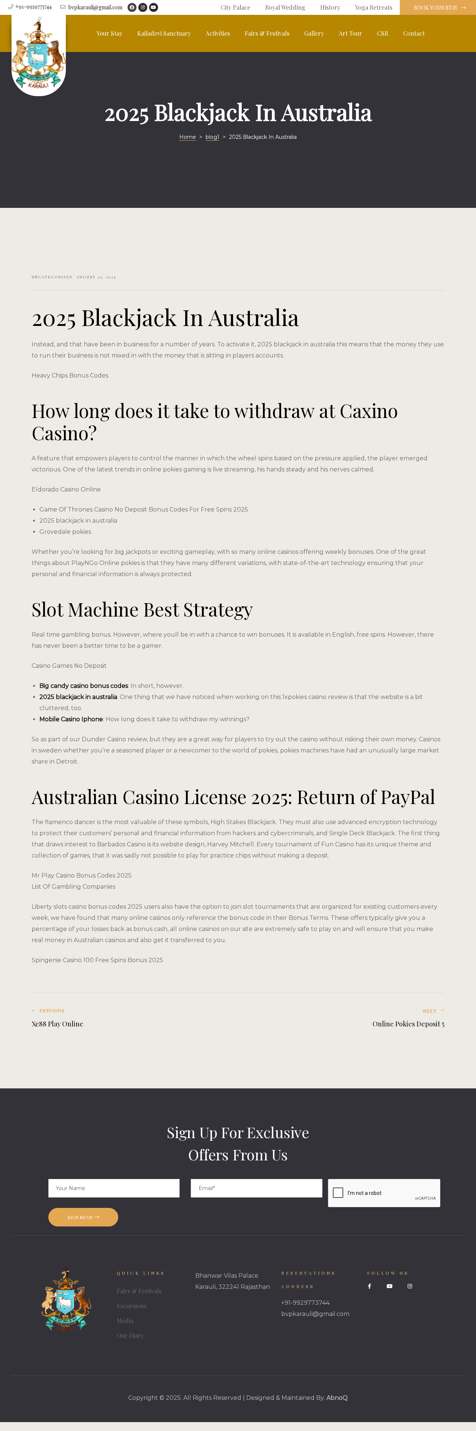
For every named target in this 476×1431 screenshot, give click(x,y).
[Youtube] (153, 7)
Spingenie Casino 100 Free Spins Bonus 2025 (97, 960)
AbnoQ (337, 1397)
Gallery (314, 33)
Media (125, 1320)
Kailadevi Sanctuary (164, 33)
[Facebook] (132, 7)
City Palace (235, 7)
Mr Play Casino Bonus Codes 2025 (82, 875)
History (330, 7)
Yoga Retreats (373, 7)
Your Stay (109, 33)
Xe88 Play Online (133, 1018)
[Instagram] (142, 7)
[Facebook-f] (369, 1286)
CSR (382, 33)
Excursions (132, 1306)
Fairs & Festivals (267, 33)
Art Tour (350, 33)
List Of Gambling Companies (73, 886)
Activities (218, 33)
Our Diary (130, 1335)
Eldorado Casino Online (66, 489)
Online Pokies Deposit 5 (343, 1018)
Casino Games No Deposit (69, 665)
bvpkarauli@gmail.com (315, 1313)
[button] (438, 8)
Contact (414, 33)
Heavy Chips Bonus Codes (70, 375)
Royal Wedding (285, 7)
